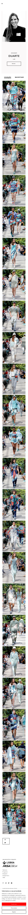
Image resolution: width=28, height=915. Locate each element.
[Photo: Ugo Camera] (14, 96)
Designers (5, 873)
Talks (4, 877)
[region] (14, 902)
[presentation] (8, 77)
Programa (5, 872)
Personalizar (14, 908)
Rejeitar (14, 912)
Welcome (5, 870)
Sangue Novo (6, 875)
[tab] (8, 77)
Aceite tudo (14, 904)
